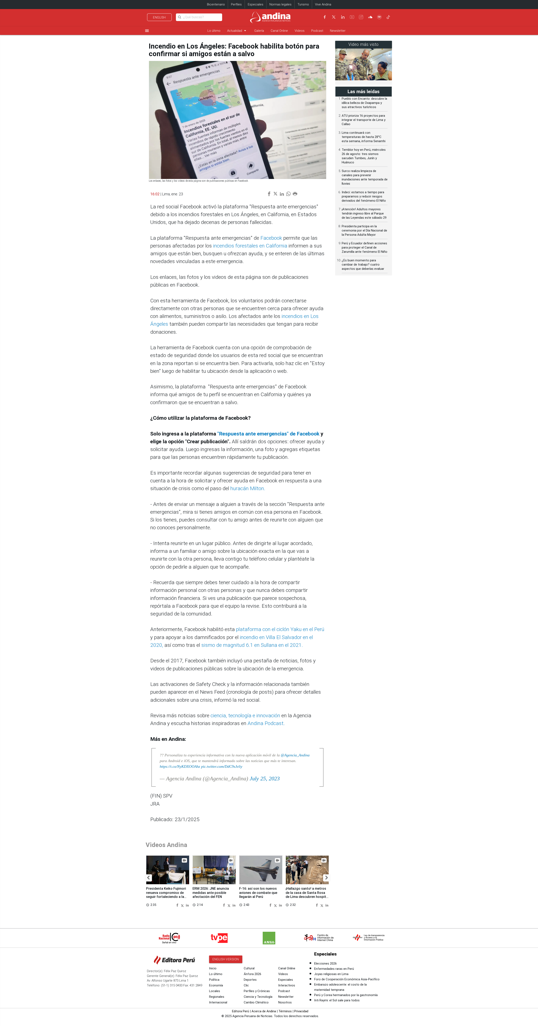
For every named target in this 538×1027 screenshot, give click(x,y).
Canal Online (279, 31)
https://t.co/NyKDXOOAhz (180, 766)
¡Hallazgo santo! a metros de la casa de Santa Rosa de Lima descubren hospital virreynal (307, 895)
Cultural (249, 968)
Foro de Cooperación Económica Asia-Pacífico (347, 979)
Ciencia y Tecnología (258, 997)
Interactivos (286, 985)
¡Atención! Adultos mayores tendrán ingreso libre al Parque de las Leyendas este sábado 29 (364, 213)
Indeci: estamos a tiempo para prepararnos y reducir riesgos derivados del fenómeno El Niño (364, 196)
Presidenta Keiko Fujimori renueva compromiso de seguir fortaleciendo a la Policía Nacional (166, 895)
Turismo (303, 4)
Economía (216, 985)
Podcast (317, 31)
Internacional (218, 1002)
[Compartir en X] (183, 905)
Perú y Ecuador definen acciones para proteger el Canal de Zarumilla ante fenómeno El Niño (364, 247)
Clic (246, 985)
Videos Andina (166, 844)
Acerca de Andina (264, 1011)
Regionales (216, 997)
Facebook (271, 238)
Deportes (250, 980)
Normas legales (280, 4)
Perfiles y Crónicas (257, 991)
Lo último (213, 31)
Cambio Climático (256, 1002)
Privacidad (301, 1011)
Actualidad (237, 30)
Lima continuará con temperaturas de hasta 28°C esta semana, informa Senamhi (363, 137)
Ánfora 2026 (252, 974)
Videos (300, 31)
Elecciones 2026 (325, 963)
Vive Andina (323, 4)
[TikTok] (388, 17)
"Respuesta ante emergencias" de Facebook (268, 434)
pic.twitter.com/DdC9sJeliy (221, 766)
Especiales (255, 4)
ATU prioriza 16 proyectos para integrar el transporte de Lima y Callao (363, 120)
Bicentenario (216, 4)
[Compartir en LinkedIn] (187, 905)
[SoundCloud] (370, 17)
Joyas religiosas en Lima (331, 974)
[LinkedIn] (343, 17)
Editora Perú (240, 1011)
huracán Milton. (247, 488)
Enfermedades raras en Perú (334, 969)
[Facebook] (324, 17)
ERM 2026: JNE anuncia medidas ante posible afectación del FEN (211, 893)
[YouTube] (352, 17)
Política (214, 980)
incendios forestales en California (249, 246)
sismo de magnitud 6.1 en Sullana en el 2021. (252, 645)
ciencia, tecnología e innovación (245, 715)
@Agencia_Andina (295, 755)
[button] (148, 877)
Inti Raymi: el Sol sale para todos (337, 1000)
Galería (259, 31)
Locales (214, 991)
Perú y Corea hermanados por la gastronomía (346, 995)
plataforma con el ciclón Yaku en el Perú (280, 629)
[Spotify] (379, 17)
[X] (334, 17)
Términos (285, 1011)
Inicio (212, 968)
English (159, 17)
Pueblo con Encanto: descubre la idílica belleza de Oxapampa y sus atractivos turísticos (364, 103)
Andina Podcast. (266, 723)
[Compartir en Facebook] (178, 905)
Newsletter (337, 31)
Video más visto (363, 44)
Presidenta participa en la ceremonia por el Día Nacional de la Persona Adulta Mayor (364, 230)
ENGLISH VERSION (225, 959)
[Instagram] (361, 17)
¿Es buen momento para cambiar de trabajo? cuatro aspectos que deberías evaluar (363, 264)
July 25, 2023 (265, 779)
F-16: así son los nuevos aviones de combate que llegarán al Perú (258, 893)
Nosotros (285, 1002)
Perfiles (236, 4)
